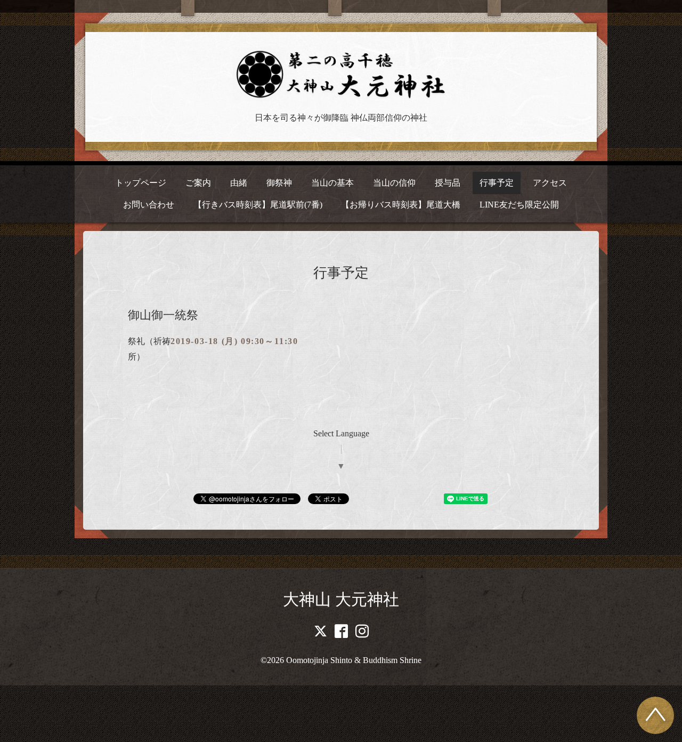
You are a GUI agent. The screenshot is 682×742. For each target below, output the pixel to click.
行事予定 (497, 182)
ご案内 (198, 182)
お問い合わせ (148, 204)
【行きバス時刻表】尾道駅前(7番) (257, 204)
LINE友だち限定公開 (519, 204)
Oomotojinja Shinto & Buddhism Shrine (353, 660)
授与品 (447, 182)
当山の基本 (332, 182)
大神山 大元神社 (341, 599)
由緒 (238, 182)
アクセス (550, 182)
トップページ (140, 182)
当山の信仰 (394, 182)
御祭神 (279, 182)
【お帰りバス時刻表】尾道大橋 (400, 204)
